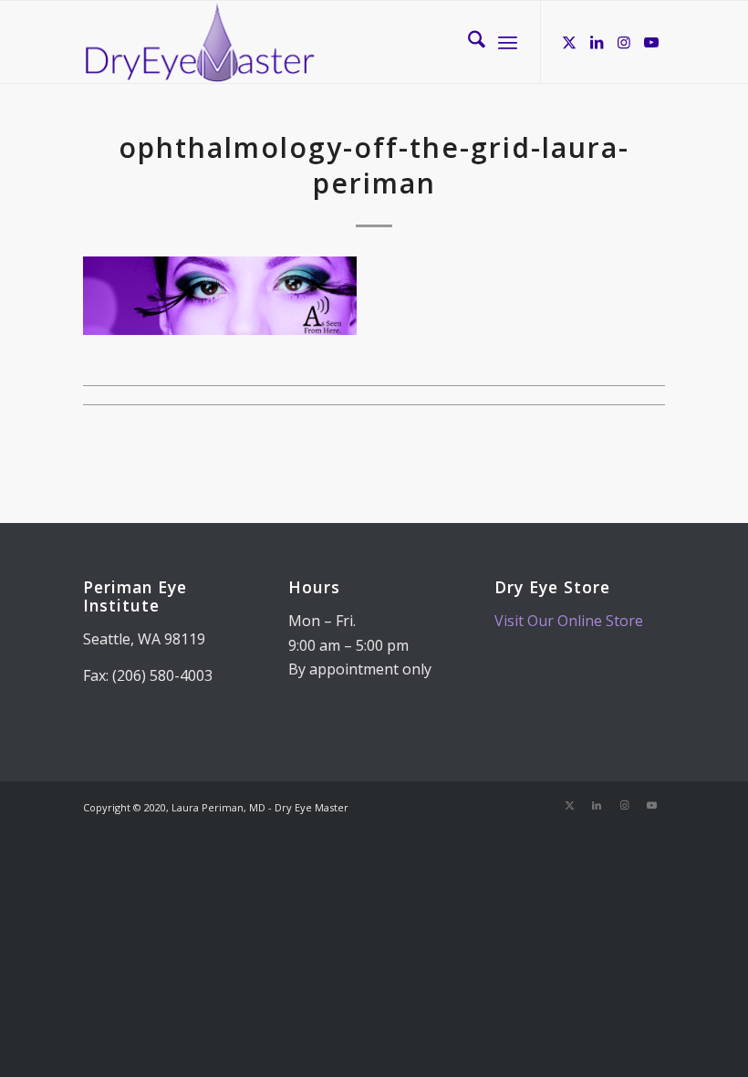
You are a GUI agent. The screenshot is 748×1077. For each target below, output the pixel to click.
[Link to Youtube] (651, 42)
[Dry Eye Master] (200, 42)
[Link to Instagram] (624, 42)
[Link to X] (569, 42)
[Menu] (507, 42)
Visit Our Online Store (568, 621)
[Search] (467, 42)
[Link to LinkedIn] (596, 42)
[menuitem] (467, 42)
